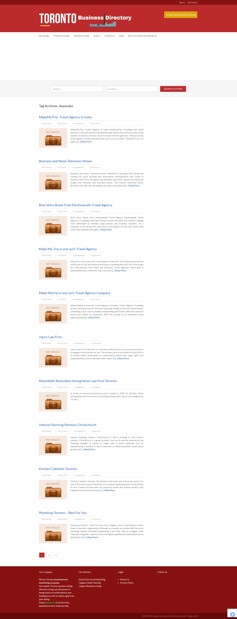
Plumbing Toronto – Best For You (63, 513)
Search (97, 35)
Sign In (182, 2)
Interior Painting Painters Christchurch (67, 425)
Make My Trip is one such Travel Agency (68, 249)
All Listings (44, 35)
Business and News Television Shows (65, 161)
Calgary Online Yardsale (90, 582)
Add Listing (192, 2)
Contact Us (109, 35)
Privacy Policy (127, 582)
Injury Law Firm (50, 337)
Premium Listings (61, 35)
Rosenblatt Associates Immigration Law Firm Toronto (78, 381)
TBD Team (45, 123)
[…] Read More (85, 141)
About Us (124, 579)
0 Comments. (95, 123)
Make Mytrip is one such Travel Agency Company (74, 293)
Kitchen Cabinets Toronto (58, 469)
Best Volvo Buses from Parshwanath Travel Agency (75, 205)
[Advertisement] (118, 59)
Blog (121, 35)
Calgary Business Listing (90, 586)
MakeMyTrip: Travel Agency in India (65, 117)
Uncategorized (78, 123)
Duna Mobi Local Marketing (92, 579)
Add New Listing (81, 35)
